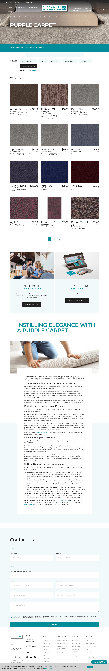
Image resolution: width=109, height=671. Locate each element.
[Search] (82, 55)
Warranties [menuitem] (75, 654)
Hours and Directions (77, 9)
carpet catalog (29, 504)
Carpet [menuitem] (45, 649)
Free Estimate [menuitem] (47, 658)
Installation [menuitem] (75, 657)
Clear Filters (32, 70)
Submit (54, 624)
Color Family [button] (68, 61)
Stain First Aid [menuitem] (76, 643)
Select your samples (76, 300)
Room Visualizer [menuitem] (62, 640)
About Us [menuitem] (88, 640)
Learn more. (48, 668)
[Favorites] (100, 9)
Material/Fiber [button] (27, 61)
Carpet (28, 17)
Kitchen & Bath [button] (21, 7)
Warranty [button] (84, 61)
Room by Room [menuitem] (90, 643)
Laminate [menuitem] (46, 652)
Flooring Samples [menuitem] (62, 643)
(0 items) (103, 9)
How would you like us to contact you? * (21, 571)
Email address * (59, 581)
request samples (41, 432)
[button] (97, 9)
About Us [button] (9, 12)
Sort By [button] (27, 78)
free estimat (65, 500)
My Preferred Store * (61, 591)
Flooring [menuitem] (45, 640)
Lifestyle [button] (54, 61)
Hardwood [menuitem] (46, 646)
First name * (13, 553)
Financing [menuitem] (46, 661)
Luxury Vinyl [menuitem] (46, 643)
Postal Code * (13, 591)
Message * (13, 601)
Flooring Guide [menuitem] (76, 646)
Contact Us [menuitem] (89, 649)
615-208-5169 (29, 3)
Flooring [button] (9, 7)
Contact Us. (41, 47)
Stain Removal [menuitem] (76, 640)
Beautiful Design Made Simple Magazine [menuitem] (62, 648)
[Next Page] (64, 239)
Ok (90, 667)
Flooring (21, 17)
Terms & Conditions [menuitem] (89, 653)
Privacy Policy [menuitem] (90, 657)
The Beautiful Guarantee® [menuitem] (75, 650)
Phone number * (14, 581)
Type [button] (41, 61)
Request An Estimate (89, 9)
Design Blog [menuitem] (60, 652)
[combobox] (53, 55)
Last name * (58, 553)
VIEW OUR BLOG (30, 304)
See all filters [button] (27, 66)
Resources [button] (33, 7)
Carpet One (13, 17)
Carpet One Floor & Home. (22, 661)
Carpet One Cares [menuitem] (91, 646)
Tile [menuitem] (44, 655)
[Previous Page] (45, 239)
